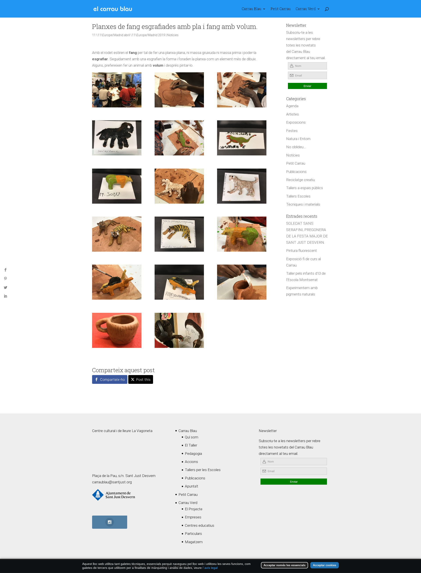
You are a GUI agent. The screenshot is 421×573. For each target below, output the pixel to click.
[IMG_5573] (241, 137)
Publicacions (296, 171)
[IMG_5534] (241, 89)
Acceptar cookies (324, 565)
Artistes (292, 114)
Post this (143, 379)
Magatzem (194, 542)
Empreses (193, 517)
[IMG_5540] (116, 282)
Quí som (191, 437)
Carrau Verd (306, 9)
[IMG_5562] (179, 234)
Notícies (172, 35)
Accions (191, 461)
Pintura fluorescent (301, 250)
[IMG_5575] (116, 137)
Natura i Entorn (298, 139)
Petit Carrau (281, 9)
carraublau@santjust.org (112, 482)
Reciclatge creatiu (300, 180)
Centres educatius (199, 525)
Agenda (292, 106)
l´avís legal (210, 567)
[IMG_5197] (179, 330)
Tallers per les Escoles (203, 470)
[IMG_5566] (241, 186)
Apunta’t (191, 486)
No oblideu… (296, 147)
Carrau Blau (251, 9)
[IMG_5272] (116, 330)
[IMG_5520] (116, 89)
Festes (292, 130)
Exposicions (296, 122)
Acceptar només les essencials (284, 565)
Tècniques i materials (303, 204)
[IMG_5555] (179, 137)
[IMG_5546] (179, 186)
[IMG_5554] (116, 234)
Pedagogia (193, 453)
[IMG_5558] (241, 234)
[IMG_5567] (179, 282)
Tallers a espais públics (304, 188)
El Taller (191, 445)
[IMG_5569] (116, 186)
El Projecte (193, 509)
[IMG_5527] (179, 89)
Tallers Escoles (298, 196)
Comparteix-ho (112, 379)
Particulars (193, 533)
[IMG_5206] (241, 282)
